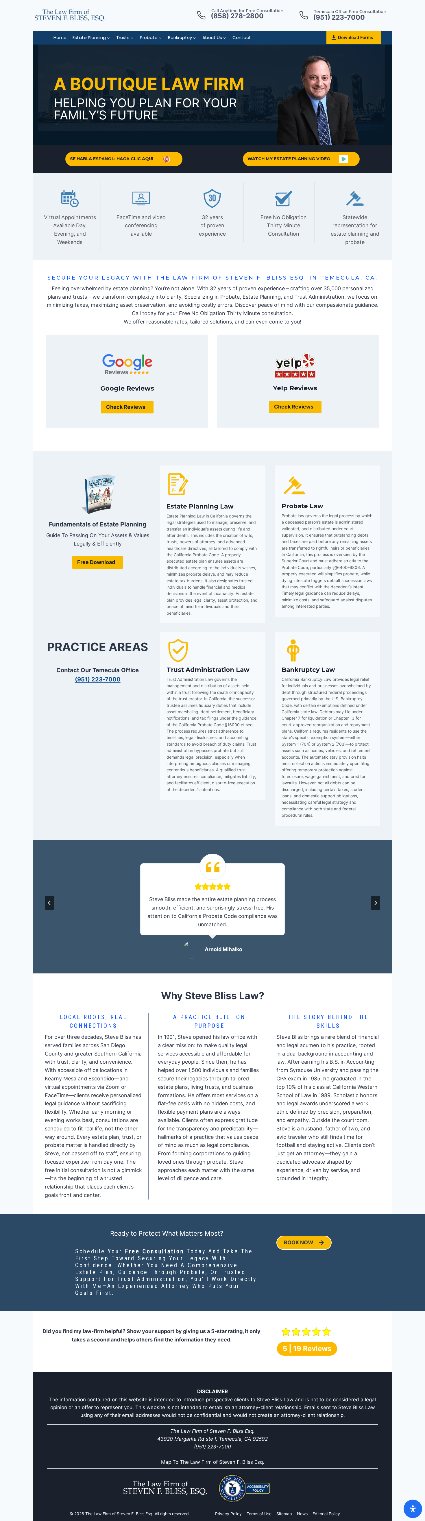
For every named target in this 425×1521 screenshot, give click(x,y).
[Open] (413, 1509)
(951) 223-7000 (98, 679)
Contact (241, 37)
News (302, 1513)
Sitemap (284, 1513)
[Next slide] (375, 903)
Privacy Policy (228, 1513)
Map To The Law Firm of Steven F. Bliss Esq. (212, 1462)
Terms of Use (259, 1513)
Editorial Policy (326, 1513)
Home (59, 37)
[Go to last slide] (49, 903)
